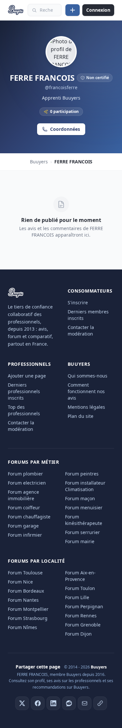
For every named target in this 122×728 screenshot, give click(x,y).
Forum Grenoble (83, 625)
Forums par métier (33, 462)
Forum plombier (25, 474)
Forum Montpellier (28, 609)
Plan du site (80, 416)
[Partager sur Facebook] (37, 703)
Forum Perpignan (84, 606)
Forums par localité (36, 561)
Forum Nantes (23, 600)
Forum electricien (27, 483)
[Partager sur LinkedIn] (53, 703)
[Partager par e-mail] (84, 703)
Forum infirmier (25, 535)
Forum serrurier (82, 532)
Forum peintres (82, 474)
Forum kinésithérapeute (83, 520)
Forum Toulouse (25, 573)
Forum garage (23, 526)
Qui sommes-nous (87, 376)
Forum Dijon (78, 634)
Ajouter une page (27, 376)
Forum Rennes (81, 615)
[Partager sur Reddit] (68, 703)
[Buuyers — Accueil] (16, 10)
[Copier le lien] (100, 703)
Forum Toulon (80, 588)
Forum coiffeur (24, 507)
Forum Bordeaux (26, 591)
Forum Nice (20, 582)
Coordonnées (65, 129)
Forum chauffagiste (29, 517)
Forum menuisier (83, 507)
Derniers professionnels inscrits (24, 391)
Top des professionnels (24, 410)
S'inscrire (78, 302)
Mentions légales (86, 407)
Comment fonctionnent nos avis (86, 391)
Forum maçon (80, 498)
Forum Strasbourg (27, 618)
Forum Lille (77, 597)
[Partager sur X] (22, 703)
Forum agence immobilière (23, 495)
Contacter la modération (81, 330)
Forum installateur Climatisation (85, 486)
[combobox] (44, 10)
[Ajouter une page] (72, 10)
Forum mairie (79, 541)
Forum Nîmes (22, 627)
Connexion (98, 10)
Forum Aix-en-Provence (80, 576)
